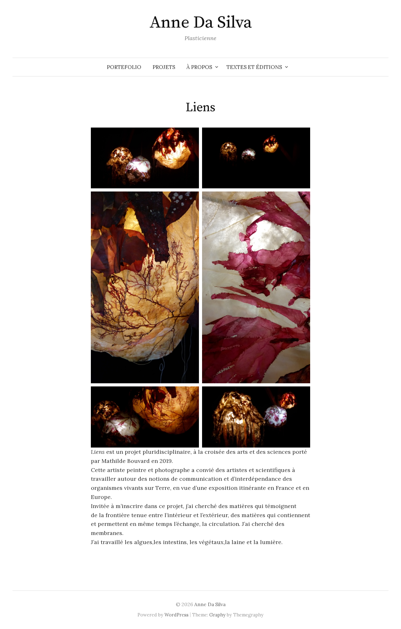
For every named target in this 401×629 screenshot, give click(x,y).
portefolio (124, 67)
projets (164, 67)
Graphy (217, 615)
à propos (199, 67)
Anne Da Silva (200, 22)
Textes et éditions (254, 67)
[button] (145, 158)
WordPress (176, 615)
